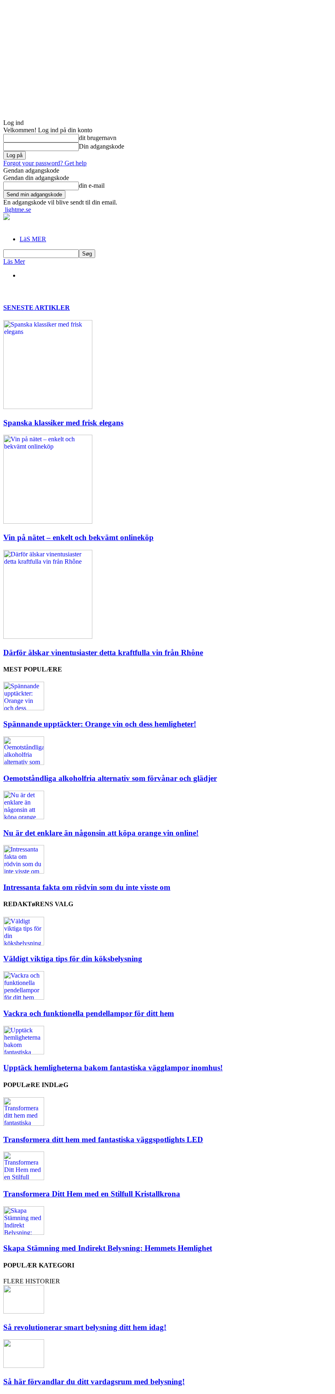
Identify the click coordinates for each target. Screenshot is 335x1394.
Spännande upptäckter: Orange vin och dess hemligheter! (99, 724)
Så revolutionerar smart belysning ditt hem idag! (84, 1327)
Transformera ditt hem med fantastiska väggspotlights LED (103, 1139)
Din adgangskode (101, 146)
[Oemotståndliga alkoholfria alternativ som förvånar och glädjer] (23, 762)
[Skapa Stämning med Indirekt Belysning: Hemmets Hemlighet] (23, 1232)
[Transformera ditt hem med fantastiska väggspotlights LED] (23, 1123)
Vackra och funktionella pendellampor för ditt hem (88, 1013)
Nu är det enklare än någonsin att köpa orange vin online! (101, 833)
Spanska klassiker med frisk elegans (63, 422)
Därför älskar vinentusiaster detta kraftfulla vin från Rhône (103, 652)
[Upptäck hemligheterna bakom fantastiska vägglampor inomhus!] (23, 1052)
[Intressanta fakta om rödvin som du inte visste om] (23, 871)
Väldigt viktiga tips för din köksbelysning (72, 958)
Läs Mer (14, 261)
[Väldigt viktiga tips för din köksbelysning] (23, 943)
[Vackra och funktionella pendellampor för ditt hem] (23, 997)
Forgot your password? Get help (45, 163)
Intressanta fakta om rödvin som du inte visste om (86, 887)
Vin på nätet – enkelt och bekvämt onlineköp (78, 537)
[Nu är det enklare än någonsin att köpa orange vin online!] (23, 817)
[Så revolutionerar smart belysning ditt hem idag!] (23, 1311)
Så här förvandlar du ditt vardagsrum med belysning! (94, 1381)
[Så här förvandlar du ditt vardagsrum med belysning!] (23, 1365)
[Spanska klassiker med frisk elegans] (47, 406)
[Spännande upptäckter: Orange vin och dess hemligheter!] (23, 708)
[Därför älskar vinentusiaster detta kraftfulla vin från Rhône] (47, 636)
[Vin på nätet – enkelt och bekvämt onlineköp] (47, 521)
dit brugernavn (97, 137)
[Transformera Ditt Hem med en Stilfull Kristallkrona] (23, 1177)
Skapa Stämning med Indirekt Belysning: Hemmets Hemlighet (107, 1248)
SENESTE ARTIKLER (36, 307)
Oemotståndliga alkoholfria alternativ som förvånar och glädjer (110, 778)
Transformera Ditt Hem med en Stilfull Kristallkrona (91, 1193)
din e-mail (92, 185)
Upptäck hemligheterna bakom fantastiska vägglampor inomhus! (113, 1067)
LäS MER (33, 239)
